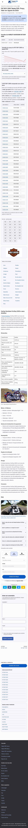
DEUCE (3, 709)
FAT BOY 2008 (5, 163)
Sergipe (17, 294)
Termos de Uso (4, 817)
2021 (5, 224)
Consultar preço (14, 576)
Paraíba (17, 265)
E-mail (3, 625)
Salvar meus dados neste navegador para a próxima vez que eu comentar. (14, 634)
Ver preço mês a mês (8, 73)
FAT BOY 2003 (5, 180)
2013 (5, 230)
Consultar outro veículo (14, 665)
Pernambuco (18, 271)
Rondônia (17, 283)
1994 (15, 240)
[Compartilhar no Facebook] (9, 587)
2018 (20, 224)
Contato (3, 812)
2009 (5, 232)
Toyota (2, 800)
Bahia (4, 277)
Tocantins (17, 300)
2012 (10, 230)
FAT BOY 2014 (5, 144)
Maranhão (5, 291)
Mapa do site (4, 759)
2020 (10, 224)
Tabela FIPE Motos (5, 748)
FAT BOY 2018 (5, 130)
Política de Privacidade (6, 815)
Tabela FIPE (3, 6)
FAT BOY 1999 (18, 91)
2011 (15, 230)
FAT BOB (4, 719)
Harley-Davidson (9, 6)
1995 (10, 240)
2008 (10, 232)
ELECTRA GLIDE (5, 717)
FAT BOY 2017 (5, 134)
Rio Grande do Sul (19, 286)
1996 (5, 240)
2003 (15, 235)
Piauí (16, 274)
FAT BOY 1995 (5, 206)
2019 (15, 224)
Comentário (4, 602)
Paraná (16, 268)
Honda (2, 798)
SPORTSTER (4, 712)
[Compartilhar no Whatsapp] (14, 587)
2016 (10, 227)
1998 (15, 238)
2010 (20, 230)
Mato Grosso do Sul (7, 297)
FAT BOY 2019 (5, 127)
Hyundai (3, 803)
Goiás (4, 289)
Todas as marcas (5, 753)
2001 (5, 238)
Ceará (4, 280)
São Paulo (17, 297)
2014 (20, 227)
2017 (5, 227)
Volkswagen (4, 787)
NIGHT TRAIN (5, 726)
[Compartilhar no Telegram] (19, 587)
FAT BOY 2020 (5, 124)
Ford (2, 795)
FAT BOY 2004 (5, 177)
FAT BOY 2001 (15, 95)
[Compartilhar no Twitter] (5, 587)
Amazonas (5, 271)
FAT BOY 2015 (5, 140)
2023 (15, 221)
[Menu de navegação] (2, 1)
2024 (10, 221)
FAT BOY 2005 (5, 173)
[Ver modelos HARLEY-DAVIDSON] (14, 252)
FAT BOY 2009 (5, 160)
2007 (15, 232)
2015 (15, 227)
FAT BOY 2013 (5, 147)
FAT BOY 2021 (5, 121)
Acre (4, 265)
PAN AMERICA (5, 707)
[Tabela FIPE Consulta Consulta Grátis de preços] (14, 2)
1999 (10, 238)
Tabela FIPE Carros (5, 746)
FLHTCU (4, 721)
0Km (5, 221)
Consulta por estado (5, 756)
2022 (19, 221)
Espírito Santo (6, 286)
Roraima (17, 289)
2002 (20, 235)
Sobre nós (3, 810)
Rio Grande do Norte (19, 280)
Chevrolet (3, 790)
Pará (4, 303)
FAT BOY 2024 (5, 111)
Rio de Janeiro (18, 277)
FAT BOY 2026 (5, 674)
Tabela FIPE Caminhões (6, 751)
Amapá (4, 274)
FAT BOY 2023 (5, 114)
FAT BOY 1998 (5, 196)
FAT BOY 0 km (5, 107)
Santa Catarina (18, 291)
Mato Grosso (6, 294)
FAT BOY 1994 (5, 209)
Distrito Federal (6, 283)
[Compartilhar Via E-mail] (23, 587)
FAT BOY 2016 (5, 137)
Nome (3, 618)
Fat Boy (15, 6)
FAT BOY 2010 (5, 157)
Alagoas (5, 268)
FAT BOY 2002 (5, 183)
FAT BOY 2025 (5, 677)
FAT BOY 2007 (5, 167)
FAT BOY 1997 (5, 199)
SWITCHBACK (5, 729)
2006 (20, 232)
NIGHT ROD (4, 724)
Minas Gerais (6, 300)
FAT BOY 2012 (5, 150)
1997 (20, 238)
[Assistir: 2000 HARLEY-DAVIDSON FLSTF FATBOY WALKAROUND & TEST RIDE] (14, 507)
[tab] (6, 554)
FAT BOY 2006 (5, 170)
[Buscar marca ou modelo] (25, 2)
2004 (10, 235)
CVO (3, 714)
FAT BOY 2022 (5, 117)
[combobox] (14, 560)
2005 (5, 235)
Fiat (2, 793)
